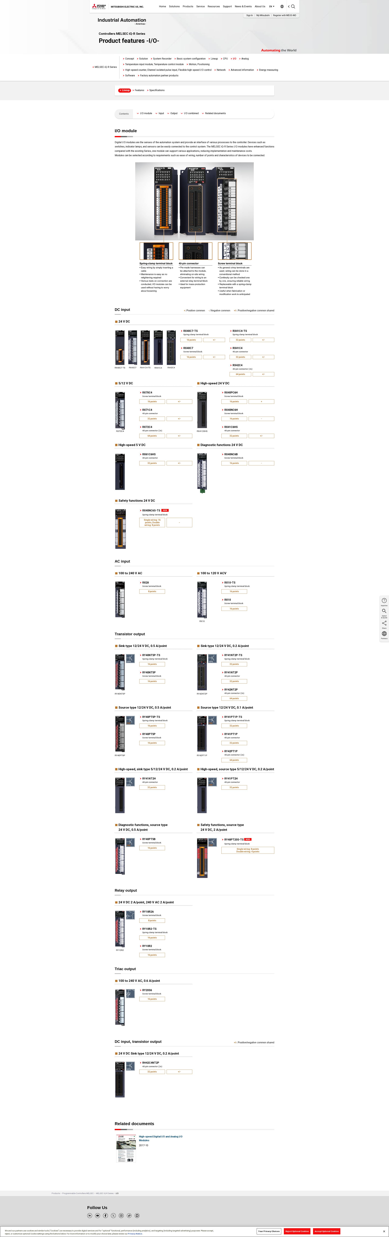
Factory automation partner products (159, 75)
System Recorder (162, 58)
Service (200, 6)
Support (227, 6)
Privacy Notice (135, 1234)
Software (130, 75)
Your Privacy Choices (269, 1231)
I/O (234, 58)
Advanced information (242, 69)
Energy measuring (268, 69)
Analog (245, 58)
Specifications (157, 90)
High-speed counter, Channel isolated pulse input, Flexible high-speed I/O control (168, 69)
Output (173, 113)
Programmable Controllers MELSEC (78, 1193)
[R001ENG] (126, 1161)
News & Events (243, 6)
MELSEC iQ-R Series (106, 67)
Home (162, 6)
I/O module (146, 113)
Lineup (214, 58)
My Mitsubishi (263, 15)
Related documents (215, 113)
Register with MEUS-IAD (284, 15)
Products (188, 6)
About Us (260, 6)
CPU (225, 58)
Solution (143, 58)
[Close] (384, 1231)
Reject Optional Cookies (297, 1231)
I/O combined (191, 113)
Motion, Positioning (199, 64)
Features (139, 90)
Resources (214, 6)
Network (221, 69)
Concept (129, 58)
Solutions (174, 6)
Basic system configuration (191, 58)
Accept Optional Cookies (327, 1231)
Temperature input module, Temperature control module (154, 64)
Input (161, 113)
